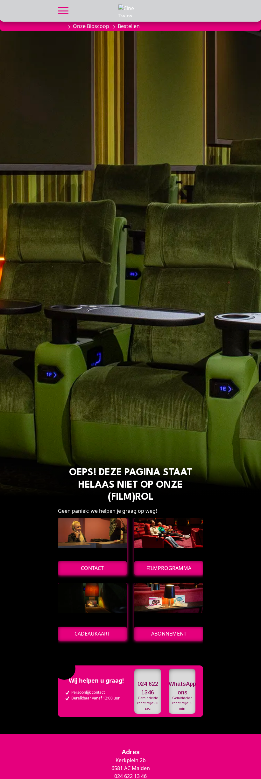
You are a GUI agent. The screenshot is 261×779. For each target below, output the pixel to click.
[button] (63, 10)
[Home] (61, 26)
